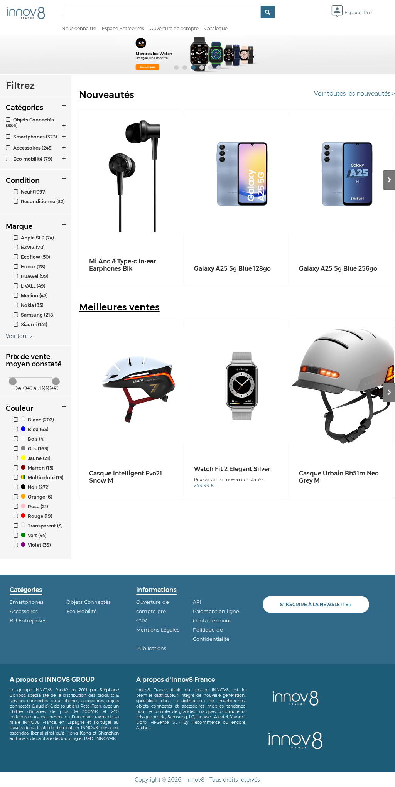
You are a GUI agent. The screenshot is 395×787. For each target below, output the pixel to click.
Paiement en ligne (216, 611)
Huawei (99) (34, 276)
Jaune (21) (39, 458)
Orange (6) (39, 497)
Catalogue (216, 28)
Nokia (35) (32, 305)
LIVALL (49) (33, 286)
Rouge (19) (39, 516)
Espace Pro (357, 12)
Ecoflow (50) (35, 257)
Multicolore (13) (45, 477)
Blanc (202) (40, 420)
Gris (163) (38, 449)
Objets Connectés (88, 602)
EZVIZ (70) (32, 247)
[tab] (36, 122)
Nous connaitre (79, 28)
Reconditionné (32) (42, 201)
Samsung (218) (37, 315)
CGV (141, 620)
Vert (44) (37, 535)
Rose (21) (37, 506)
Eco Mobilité (81, 611)
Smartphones (27, 602)
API (197, 602)
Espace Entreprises (123, 28)
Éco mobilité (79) (32, 159)
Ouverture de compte (174, 28)
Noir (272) (38, 487)
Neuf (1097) (33, 192)
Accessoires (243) (32, 148)
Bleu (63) (38, 429)
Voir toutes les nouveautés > (354, 93)
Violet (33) (39, 545)
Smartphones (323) (34, 137)
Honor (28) (33, 267)
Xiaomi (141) (33, 324)
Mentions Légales (157, 630)
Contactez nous (212, 620)
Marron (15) (40, 468)
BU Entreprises (28, 620)
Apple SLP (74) (37, 238)
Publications (151, 648)
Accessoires (24, 611)
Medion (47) (34, 295)
